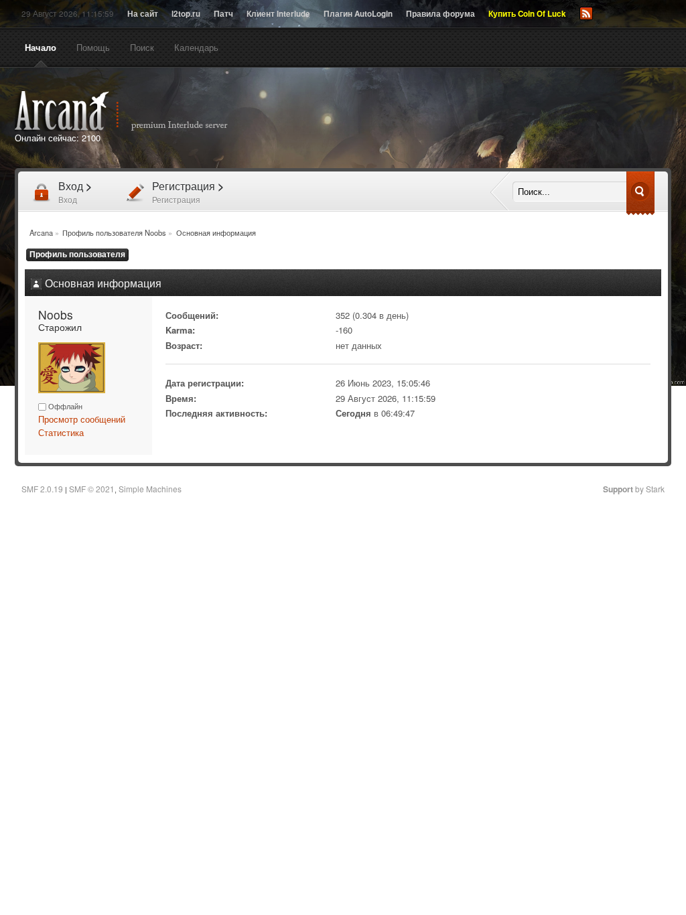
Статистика (61, 432)
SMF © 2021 (92, 488)
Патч (223, 13)
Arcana (135, 111)
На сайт (142, 13)
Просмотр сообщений (81, 419)
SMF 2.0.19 (42, 488)
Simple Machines (150, 488)
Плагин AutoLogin (358, 13)
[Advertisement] (496, 119)
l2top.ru (186, 13)
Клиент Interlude (278, 13)
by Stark (634, 488)
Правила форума (440, 13)
